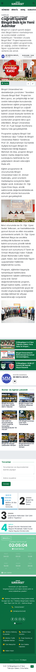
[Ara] (34, 3)
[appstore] (18, 624)
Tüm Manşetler (10, 644)
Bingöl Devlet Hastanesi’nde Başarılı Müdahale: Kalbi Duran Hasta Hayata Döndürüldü (20, 529)
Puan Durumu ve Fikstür (25, 639)
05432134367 (19, 607)
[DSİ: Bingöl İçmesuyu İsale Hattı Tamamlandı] (26, 415)
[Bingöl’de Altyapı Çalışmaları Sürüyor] (9, 437)
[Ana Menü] (2, 3)
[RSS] (23, 619)
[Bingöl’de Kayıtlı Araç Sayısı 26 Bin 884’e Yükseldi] (9, 397)
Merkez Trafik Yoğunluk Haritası (9, 639)
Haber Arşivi (10, 651)
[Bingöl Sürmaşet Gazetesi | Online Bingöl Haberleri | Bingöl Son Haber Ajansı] (18, 3)
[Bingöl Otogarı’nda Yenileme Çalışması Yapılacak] (26, 397)
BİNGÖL (15, 9)
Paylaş (6, 83)
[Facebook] (12, 619)
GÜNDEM (5, 9)
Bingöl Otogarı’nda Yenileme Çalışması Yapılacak (26, 405)
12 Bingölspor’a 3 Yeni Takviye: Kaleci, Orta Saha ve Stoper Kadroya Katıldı (17, 668)
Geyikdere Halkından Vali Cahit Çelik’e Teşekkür (20, 517)
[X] (16, 619)
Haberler (5, 15)
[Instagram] (20, 619)
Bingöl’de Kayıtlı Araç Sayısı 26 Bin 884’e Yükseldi (8, 405)
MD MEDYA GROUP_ (21, 377)
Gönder (6, 484)
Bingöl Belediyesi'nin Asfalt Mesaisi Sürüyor (26, 445)
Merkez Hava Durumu (25, 633)
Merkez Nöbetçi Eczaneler (10, 633)
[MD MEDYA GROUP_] (6, 378)
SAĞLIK (10, 524)
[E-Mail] (14, 381)
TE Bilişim (23, 660)
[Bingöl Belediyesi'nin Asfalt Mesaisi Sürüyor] (26, 437)
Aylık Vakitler (7, 572)
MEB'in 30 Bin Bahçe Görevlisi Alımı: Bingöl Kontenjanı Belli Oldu (11, 505)
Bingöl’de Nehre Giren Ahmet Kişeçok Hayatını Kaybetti (29, 502)
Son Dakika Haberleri (24, 645)
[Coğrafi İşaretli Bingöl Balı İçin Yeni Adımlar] (18, 70)
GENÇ (22, 9)
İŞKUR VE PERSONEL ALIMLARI (8, 498)
